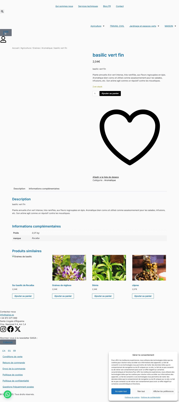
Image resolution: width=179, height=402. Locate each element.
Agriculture (96, 26)
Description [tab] (19, 188)
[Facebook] (10, 329)
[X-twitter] (17, 329)
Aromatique (47, 48)
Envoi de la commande (14, 368)
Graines (36, 48)
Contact (120, 6)
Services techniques (88, 6)
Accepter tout (121, 391)
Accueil (15, 48)
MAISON (169, 26)
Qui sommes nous (64, 6)
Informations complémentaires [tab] (44, 188)
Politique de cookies (132, 397)
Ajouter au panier (110, 93)
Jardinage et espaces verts (142, 26)
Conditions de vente (12, 356)
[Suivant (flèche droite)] (174, 201)
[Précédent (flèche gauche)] (4, 201)
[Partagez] (170, 3)
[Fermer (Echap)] (176, 3)
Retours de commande (14, 362)
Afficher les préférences (163, 391)
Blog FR (107, 6)
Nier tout (141, 391)
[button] (2, 11)
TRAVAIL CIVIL (117, 26)
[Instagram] (3, 329)
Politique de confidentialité (150, 397)
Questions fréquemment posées (18, 386)
